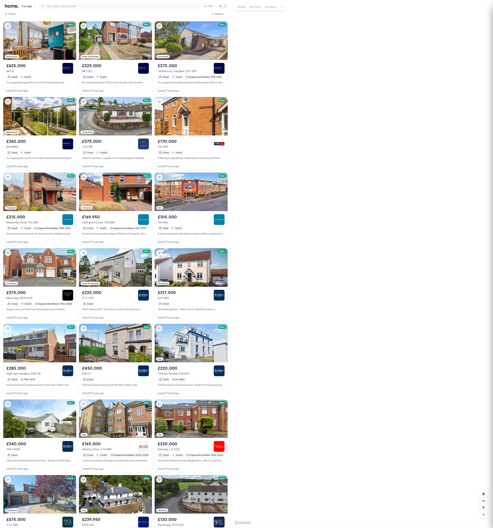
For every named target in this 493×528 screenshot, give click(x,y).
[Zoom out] (483, 500)
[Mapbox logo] (242, 522)
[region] (362, 264)
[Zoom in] (483, 493)
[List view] (225, 6)
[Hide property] (16, 26)
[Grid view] (220, 6)
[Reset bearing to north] (483, 507)
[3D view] (483, 514)
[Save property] (8, 26)
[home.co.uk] (12, 6)
